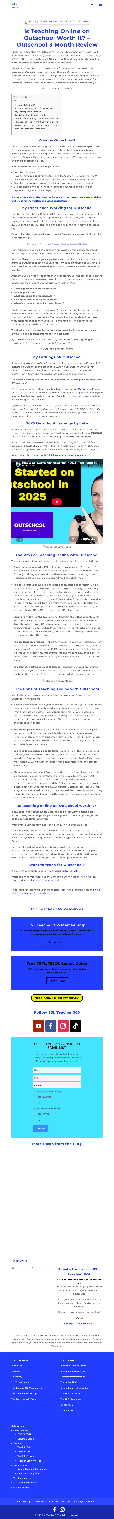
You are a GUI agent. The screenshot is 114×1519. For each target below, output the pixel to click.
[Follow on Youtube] (38, 1026)
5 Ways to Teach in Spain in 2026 (57, 1198)
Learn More (57, 942)
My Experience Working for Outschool (34, 108)
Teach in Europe (25, 1456)
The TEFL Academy (70, 1399)
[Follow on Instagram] (63, 1026)
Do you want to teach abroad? (47, 1091)
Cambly (82, 389)
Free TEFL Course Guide (73, 1365)
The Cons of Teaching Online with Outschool (37, 122)
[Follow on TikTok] (75, 1026)
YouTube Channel (20, 1382)
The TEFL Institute (70, 1393)
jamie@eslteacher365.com (78, 1323)
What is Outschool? (25, 105)
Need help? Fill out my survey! (57, 998)
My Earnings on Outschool (28, 111)
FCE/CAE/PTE (24, 1434)
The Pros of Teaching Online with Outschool (37, 118)
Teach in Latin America (29, 1460)
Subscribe (40, 1128)
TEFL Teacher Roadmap (24, 1393)
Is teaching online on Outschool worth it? (36, 125)
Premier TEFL (67, 1410)
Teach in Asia (24, 1447)
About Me (16, 1365)
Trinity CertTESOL (69, 1382)
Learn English (20, 1430)
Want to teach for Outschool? (30, 128)
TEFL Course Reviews (24, 1482)
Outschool (71, 871)
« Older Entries (19, 1260)
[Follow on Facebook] (50, 1026)
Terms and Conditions (59, 1501)
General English (25, 1438)
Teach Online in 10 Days (23, 1399)
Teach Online (20, 1465)
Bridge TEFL (66, 1404)
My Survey (16, 1376)
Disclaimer (39, 1501)
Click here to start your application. (67, 455)
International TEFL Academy (75, 1388)
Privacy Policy (23, 1501)
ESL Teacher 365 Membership (26, 1388)
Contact (15, 1371)
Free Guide (57, 981)
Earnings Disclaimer (84, 1501)
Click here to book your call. (44, 880)
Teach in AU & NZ (26, 1451)
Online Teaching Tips (28, 1473)
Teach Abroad (20, 1443)
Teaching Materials (23, 1478)
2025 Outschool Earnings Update (31, 115)
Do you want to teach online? (47, 1108)
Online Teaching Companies (32, 1469)
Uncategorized (21, 1487)
